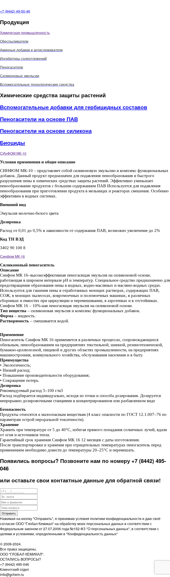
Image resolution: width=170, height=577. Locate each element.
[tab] (85, 32)
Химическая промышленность (25, 32)
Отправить (9, 513)
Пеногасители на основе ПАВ (39, 119)
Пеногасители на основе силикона (46, 130)
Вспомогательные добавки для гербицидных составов (73, 107)
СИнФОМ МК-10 (13, 153)
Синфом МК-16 (12, 256)
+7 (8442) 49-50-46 (15, 11)
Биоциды (12, 142)
